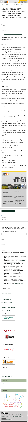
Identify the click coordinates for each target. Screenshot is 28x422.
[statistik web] (4, 419)
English (3, 383)
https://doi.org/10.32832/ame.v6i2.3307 (13, 34)
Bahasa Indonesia (6, 386)
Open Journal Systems (7, 376)
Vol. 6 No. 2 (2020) (15, 4)
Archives (7, 4)
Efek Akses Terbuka (18, 283)
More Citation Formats (7, 234)
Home (3, 4)
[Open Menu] (1, 1)
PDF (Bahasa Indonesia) (9, 211)
